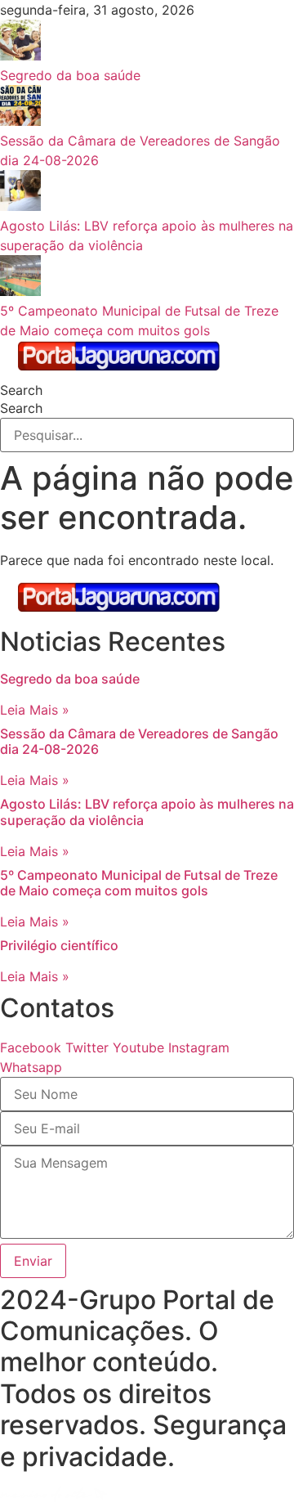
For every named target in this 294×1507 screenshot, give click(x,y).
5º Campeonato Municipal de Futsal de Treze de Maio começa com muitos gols (139, 883)
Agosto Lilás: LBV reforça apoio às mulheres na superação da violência (147, 812)
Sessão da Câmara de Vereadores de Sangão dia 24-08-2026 (139, 741)
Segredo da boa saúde (70, 679)
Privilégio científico (59, 945)
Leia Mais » (34, 710)
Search (21, 390)
